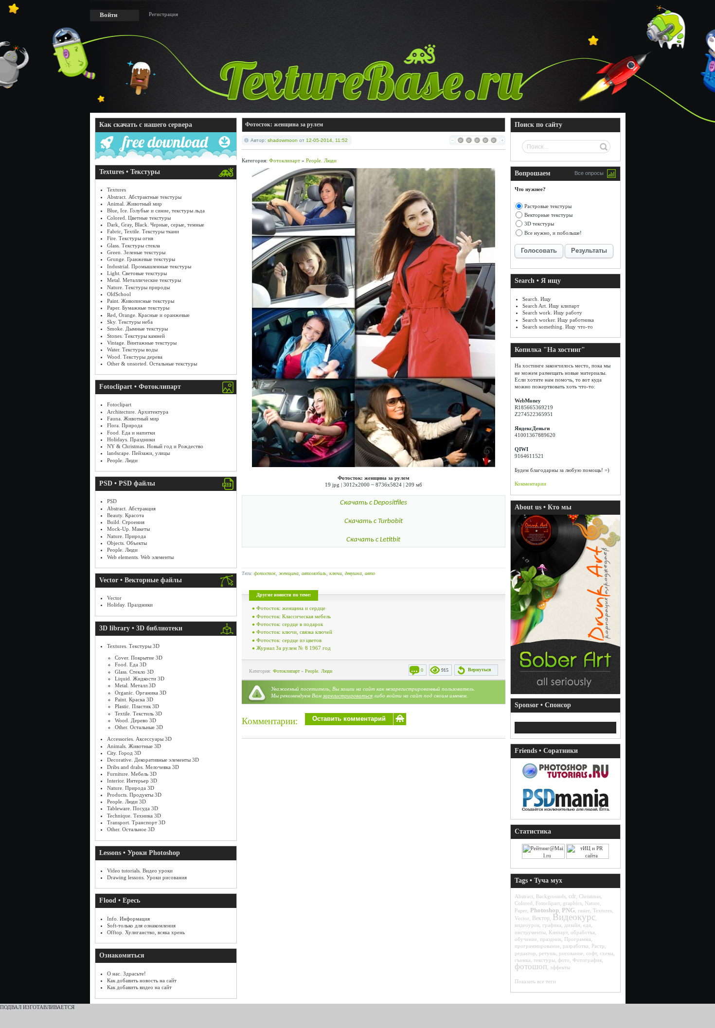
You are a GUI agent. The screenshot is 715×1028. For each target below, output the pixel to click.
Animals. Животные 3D (134, 746)
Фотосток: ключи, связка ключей (294, 632)
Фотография (587, 960)
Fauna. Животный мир (133, 418)
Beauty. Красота (125, 515)
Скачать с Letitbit (373, 539)
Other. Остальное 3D (131, 829)
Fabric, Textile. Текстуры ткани (143, 231)
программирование (537, 946)
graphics (572, 903)
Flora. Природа (125, 425)
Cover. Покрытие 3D (138, 658)
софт (591, 953)
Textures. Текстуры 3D (133, 646)
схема (606, 953)
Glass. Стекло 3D (134, 672)
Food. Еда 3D (130, 664)
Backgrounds (551, 896)
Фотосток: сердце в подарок (289, 624)
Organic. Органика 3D (140, 693)
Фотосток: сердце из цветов (289, 640)
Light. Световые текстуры (137, 273)
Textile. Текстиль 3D (138, 713)
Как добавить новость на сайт (142, 980)
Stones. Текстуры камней (136, 336)
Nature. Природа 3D (130, 788)
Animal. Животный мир (134, 204)
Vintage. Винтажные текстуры (142, 343)
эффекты (560, 967)
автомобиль (314, 573)
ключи (335, 573)
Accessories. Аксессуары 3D (139, 739)
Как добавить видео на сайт (139, 987)
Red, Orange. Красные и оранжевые (148, 315)
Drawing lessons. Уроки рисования (147, 877)
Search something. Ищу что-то (557, 327)
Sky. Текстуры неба (130, 322)
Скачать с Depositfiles (373, 502)
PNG (568, 910)
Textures (116, 189)
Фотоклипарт (284, 160)
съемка (523, 960)
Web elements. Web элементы (140, 557)
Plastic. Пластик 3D (137, 706)
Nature (592, 903)
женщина (289, 573)
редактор (525, 953)
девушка (353, 573)
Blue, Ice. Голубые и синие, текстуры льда (156, 210)
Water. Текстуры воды (132, 349)
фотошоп (531, 966)
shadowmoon (283, 140)
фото (564, 960)
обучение (526, 939)
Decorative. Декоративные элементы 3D (153, 760)
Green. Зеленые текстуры (136, 252)
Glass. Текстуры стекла (133, 245)
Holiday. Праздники (130, 605)
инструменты (530, 932)
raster (584, 910)
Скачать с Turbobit (373, 521)
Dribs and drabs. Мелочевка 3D (143, 767)
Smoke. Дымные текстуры (137, 328)
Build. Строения (125, 522)
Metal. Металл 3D (135, 685)
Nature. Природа (126, 536)
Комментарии (530, 484)
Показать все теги (535, 981)
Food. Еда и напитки (131, 433)
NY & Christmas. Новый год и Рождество (155, 446)
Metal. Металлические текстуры (144, 280)
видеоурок (527, 925)
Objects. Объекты (127, 543)
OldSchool (119, 294)
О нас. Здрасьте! (126, 973)
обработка (583, 932)
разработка (576, 946)
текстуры (544, 960)
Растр (598, 946)
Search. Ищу (536, 299)
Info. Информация (128, 919)
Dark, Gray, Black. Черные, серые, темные (155, 224)
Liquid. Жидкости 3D (139, 678)
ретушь (547, 953)
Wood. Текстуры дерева (134, 357)
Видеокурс (574, 917)
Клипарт (558, 932)
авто (370, 573)
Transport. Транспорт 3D (136, 822)
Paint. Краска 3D (134, 699)
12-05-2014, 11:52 (327, 140)
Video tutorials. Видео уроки (140, 870)
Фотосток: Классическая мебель (293, 616)
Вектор (541, 918)
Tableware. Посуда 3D (132, 808)
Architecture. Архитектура (137, 412)
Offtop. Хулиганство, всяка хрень (146, 932)
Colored (524, 903)
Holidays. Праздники (131, 439)
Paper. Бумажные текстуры (138, 308)
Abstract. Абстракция (131, 508)
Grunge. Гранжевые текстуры (141, 259)
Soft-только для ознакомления (141, 925)
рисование (571, 953)
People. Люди (122, 460)
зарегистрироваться (348, 695)
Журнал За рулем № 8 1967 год (293, 648)
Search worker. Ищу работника (558, 320)
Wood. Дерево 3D (135, 720)
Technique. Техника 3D (134, 816)
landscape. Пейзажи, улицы (138, 453)
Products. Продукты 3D (134, 795)
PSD (112, 501)
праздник (550, 939)
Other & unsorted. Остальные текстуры (152, 363)
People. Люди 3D (126, 801)
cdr (572, 896)
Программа (577, 939)
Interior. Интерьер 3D (132, 781)
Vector (114, 598)
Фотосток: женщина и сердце (290, 608)
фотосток (265, 573)
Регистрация (163, 14)
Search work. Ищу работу (552, 312)
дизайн (572, 925)
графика (551, 925)
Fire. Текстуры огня (130, 238)
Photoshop (544, 910)
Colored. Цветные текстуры (139, 218)
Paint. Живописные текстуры (140, 301)
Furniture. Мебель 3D (132, 774)
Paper (521, 910)
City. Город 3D (124, 753)
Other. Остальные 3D (139, 727)
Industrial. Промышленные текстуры (149, 266)
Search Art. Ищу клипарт (550, 306)
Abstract (524, 896)
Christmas (590, 896)
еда (587, 925)
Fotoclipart (119, 404)
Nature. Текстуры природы (138, 287)
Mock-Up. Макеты (128, 529)
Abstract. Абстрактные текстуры (144, 197)
